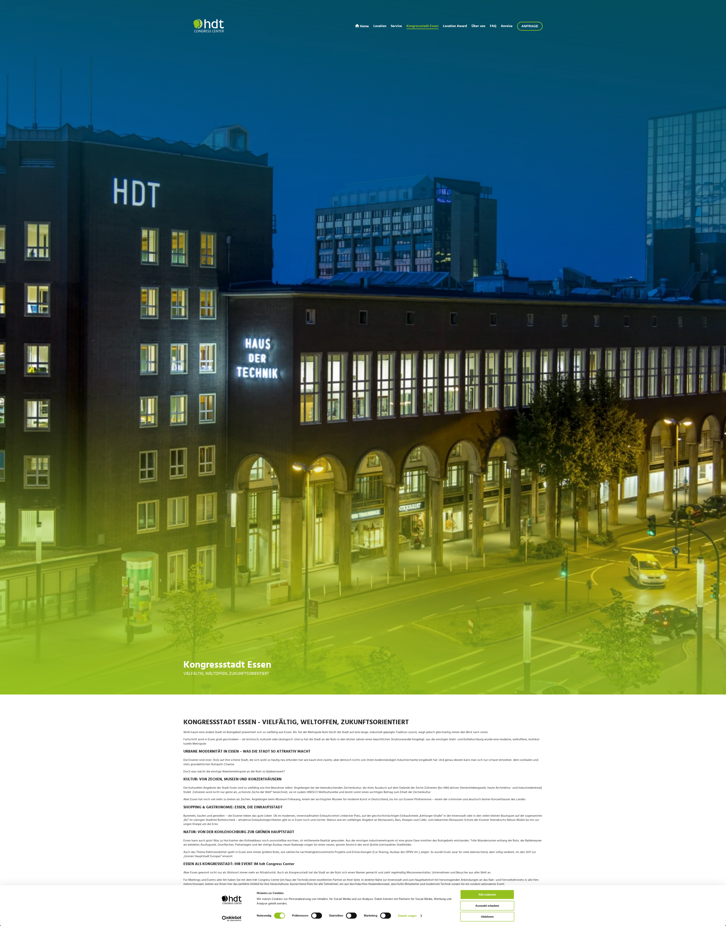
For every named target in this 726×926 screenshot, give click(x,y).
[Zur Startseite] (208, 26)
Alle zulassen (487, 894)
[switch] (316, 916)
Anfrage (529, 26)
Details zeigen (407, 915)
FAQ (493, 26)
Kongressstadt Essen (422, 26)
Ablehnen (487, 916)
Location (379, 26)
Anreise (507, 26)
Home (364, 26)
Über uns (478, 26)
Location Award (455, 26)
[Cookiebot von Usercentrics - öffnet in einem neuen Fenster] (231, 918)
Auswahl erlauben (487, 905)
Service (396, 26)
